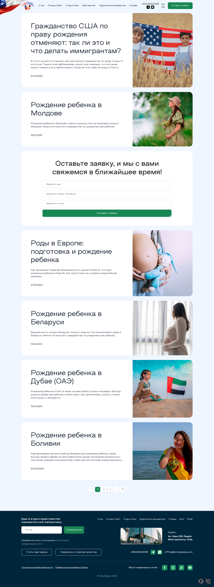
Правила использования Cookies (71, 568)
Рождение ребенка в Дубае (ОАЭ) (66, 377)
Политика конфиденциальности (37, 568)
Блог (181, 519)
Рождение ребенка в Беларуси (66, 318)
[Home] (28, 5)
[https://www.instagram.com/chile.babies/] (173, 567)
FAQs (190, 519)
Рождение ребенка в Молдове (66, 109)
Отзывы (133, 6)
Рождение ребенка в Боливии (66, 439)
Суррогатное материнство (112, 6)
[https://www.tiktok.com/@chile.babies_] (181, 567)
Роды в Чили (72, 6)
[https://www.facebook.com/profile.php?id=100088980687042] (164, 567)
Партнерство (88, 6)
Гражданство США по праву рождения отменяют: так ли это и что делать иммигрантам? (76, 39)
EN (163, 7)
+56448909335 (150, 4)
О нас (41, 6)
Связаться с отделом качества (78, 552)
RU (163, 4)
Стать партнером (36, 552)
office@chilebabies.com (179, 552)
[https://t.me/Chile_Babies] (148, 7)
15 (123, 489)
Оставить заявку (107, 213)
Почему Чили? (55, 6)
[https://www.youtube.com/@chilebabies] (190, 567)
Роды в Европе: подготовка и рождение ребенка (71, 251)
